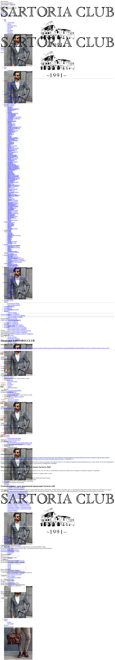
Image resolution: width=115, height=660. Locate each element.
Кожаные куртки (12, 387)
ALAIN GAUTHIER (13, 97)
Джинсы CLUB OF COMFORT (16, 315)
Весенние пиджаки (49, 348)
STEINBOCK (11, 205)
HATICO (9, 144)
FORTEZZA (10, 129)
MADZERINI (11, 164)
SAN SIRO (10, 193)
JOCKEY (10, 153)
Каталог (6, 536)
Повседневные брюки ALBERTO (17, 329)
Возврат (6, 308)
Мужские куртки (12, 381)
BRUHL (9, 112)
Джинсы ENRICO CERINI (15, 317)
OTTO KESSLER (12, 189)
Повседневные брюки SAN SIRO (17, 327)
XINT (9, 218)
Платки (9, 232)
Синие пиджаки (5, 348)
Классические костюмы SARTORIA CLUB (19, 443)
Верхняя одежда (12, 25)
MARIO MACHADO (13, 167)
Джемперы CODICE (13, 570)
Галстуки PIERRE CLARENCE (16, 260)
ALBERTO (10, 99)
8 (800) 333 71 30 (6, 320)
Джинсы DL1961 (12, 318)
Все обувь (10, 300)
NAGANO (10, 173)
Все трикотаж (11, 294)
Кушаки (9, 229)
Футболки (10, 291)
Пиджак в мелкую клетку (56, 459)
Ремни (9, 230)
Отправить (4, 575)
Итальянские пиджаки (61, 348)
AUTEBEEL (11, 105)
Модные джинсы (12, 343)
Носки (9, 240)
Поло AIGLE (11, 576)
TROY (9, 211)
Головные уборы (12, 241)
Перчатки (10, 237)
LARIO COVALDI (12, 158)
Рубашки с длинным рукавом (15, 487)
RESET (9, 190)
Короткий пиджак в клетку (25, 459)
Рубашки (10, 31)
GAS (8, 135)
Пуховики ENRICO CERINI (15, 396)
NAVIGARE (10, 174)
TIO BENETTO (11, 218)
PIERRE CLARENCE (13, 185)
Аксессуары (10, 22)
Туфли (9, 622)
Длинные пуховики (13, 399)
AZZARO (10, 106)
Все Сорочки (11, 276)
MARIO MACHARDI (13, 168)
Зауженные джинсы (13, 338)
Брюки (9, 24)
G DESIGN (10, 132)
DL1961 (9, 126)
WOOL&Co (10, 217)
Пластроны (10, 224)
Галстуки (10, 223)
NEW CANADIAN (12, 186)
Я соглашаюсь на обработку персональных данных (17, 572)
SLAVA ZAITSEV (12, 212)
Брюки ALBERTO (12, 321)
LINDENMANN (12, 159)
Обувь (9, 28)
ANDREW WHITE (12, 102)
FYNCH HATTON (12, 140)
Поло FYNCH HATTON (14, 574)
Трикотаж (10, 33)
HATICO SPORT (12, 146)
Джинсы (9, 249)
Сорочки (9, 553)
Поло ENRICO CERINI (14, 577)
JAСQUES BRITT (12, 152)
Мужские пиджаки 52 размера (19, 348)
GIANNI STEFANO (13, 148)
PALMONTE (11, 190)
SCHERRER (11, 199)
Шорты (9, 308)
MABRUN (10, 162)
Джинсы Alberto (12, 312)
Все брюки (10, 253)
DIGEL (9, 123)
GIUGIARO (10, 143)
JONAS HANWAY (12, 156)
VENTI (9, 212)
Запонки (9, 243)
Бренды (6, 94)
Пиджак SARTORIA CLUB (8, 359)
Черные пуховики (12, 401)
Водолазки (10, 284)
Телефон (3, 559)
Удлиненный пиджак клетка (9, 459)
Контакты (7, 311)
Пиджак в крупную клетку (41, 459)
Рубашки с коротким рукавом (15, 279)
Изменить (12, 4)
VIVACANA (11, 214)
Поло (8, 290)
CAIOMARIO (11, 114)
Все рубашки (11, 280)
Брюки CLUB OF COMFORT (15, 326)
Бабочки (9, 226)
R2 (8, 188)
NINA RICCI (11, 187)
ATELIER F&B (11, 103)
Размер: (6, 363)
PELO (9, 183)
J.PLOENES (10, 150)
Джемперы (10, 285)
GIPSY (9, 141)
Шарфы (9, 227)
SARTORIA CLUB (12, 196)
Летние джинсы (12, 337)
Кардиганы (10, 287)
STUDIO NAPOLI (12, 206)
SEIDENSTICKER (12, 210)
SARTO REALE (12, 194)
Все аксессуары (11, 243)
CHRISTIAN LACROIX (14, 117)
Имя (2, 556)
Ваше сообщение (5, 569)
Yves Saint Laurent (12, 228)
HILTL (9, 149)
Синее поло (10, 582)
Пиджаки (10, 30)
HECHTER (10, 147)
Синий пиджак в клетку (103, 348)
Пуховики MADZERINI (14, 390)
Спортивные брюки (13, 309)
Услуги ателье (8, 309)
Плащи (9, 383)
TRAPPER (10, 209)
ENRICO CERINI (12, 127)
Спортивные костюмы (13, 439)
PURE (9, 187)
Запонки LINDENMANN (14, 262)
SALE (5, 80)
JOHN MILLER (11, 155)
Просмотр (3, 357)
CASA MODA (11, 115)
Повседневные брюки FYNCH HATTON (19, 331)
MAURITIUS (11, 170)
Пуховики (10, 384)
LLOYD (9, 161)
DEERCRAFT (11, 121)
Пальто (9, 386)
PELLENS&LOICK (13, 182)
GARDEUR (10, 133)
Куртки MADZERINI (13, 393)
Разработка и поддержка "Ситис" (10, 551)
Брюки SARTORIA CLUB (14, 324)
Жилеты (9, 293)
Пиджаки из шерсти (38, 348)
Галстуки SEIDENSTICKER (15, 259)
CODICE (10, 120)
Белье (9, 238)
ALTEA (9, 100)
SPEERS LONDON (13, 203)
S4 (8, 191)
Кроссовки (10, 623)
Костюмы (10, 27)
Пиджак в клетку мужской (88, 348)
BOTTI (9, 111)
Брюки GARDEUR (12, 323)
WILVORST (10, 215)
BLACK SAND (11, 109)
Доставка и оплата (9, 306)
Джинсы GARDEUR (13, 314)
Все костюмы (11, 271)
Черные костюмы (12, 447)
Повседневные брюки (13, 305)
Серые (30, 348)
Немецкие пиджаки (74, 348)
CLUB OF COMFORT (13, 118)
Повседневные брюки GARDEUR (17, 332)
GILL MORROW (12, 140)
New (5, 91)
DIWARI (9, 124)
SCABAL (10, 197)
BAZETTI (10, 108)
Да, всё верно (4, 4)
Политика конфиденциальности (10, 550)
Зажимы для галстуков (13, 235)
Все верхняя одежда (13, 265)
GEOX (9, 137)
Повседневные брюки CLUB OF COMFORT (20, 334)
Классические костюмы (14, 438)
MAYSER (10, 171)
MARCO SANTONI (13, 165)
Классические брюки (13, 303)
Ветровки (10, 380)
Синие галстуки (12, 266)
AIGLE (9, 96)
